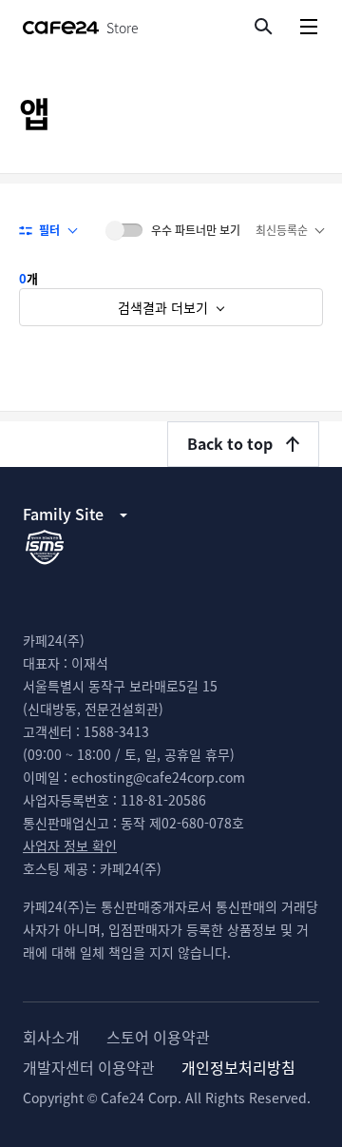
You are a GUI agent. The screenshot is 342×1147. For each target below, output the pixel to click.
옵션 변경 (289, 230)
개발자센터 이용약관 (89, 1067)
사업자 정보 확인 (70, 845)
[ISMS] (44, 546)
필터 (49, 230)
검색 (262, 25)
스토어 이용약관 (158, 1036)
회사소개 (51, 1036)
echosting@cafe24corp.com (158, 777)
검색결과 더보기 (165, 307)
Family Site (63, 513)
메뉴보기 (308, 26)
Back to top (230, 443)
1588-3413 (116, 731)
